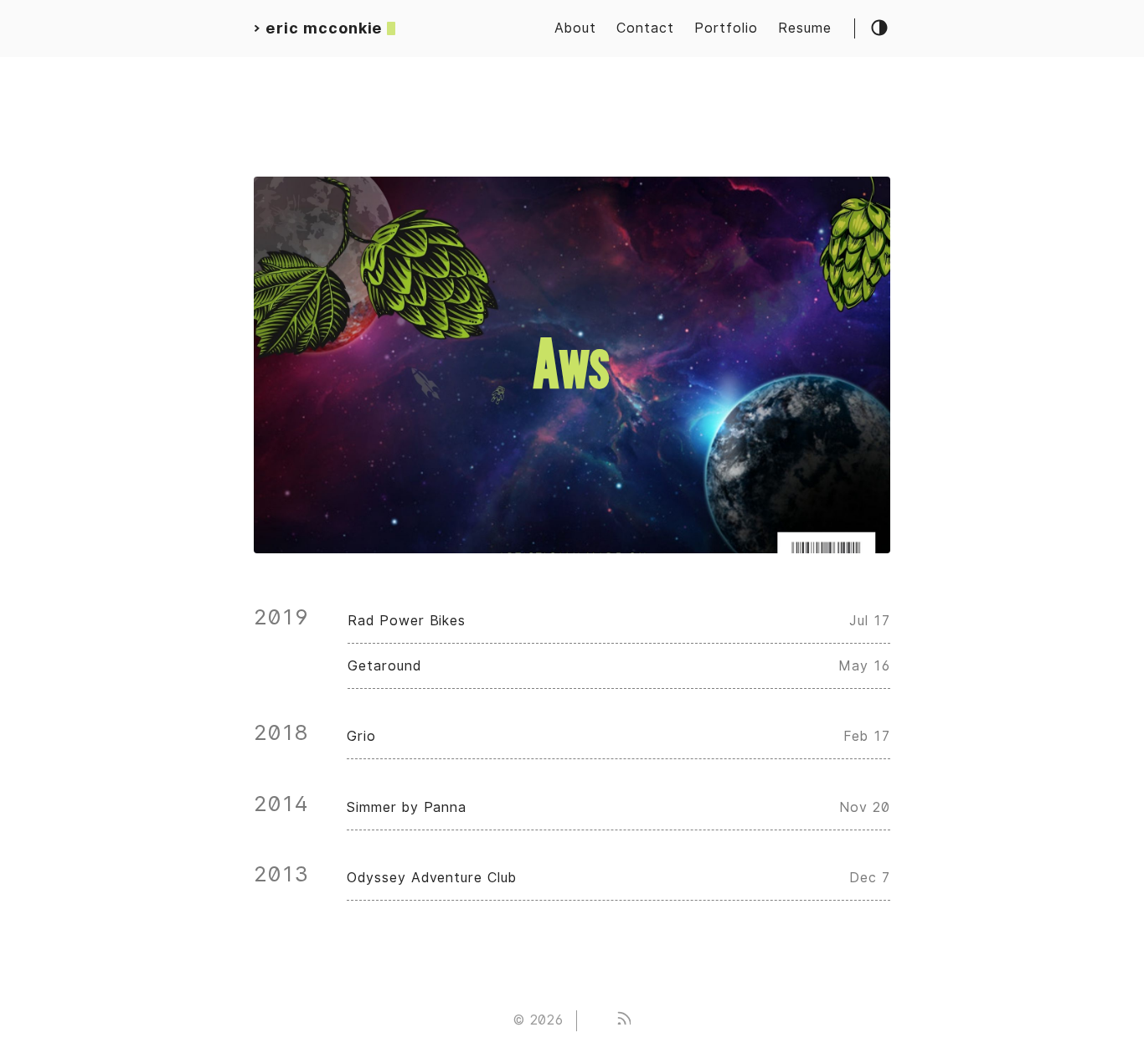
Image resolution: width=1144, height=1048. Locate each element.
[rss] (623, 1020)
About (575, 28)
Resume (805, 28)
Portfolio (726, 28)
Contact (645, 28)
